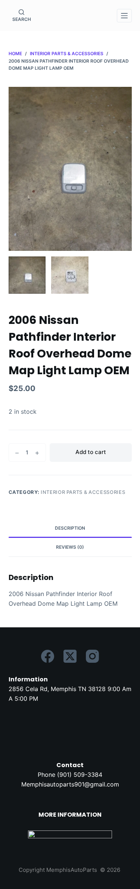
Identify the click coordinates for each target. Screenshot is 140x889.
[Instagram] (92, 656)
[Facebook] (47, 656)
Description (70, 528)
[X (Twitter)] (70, 656)
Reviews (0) (70, 547)
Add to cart (90, 451)
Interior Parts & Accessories (83, 492)
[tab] (70, 528)
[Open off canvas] (124, 15)
